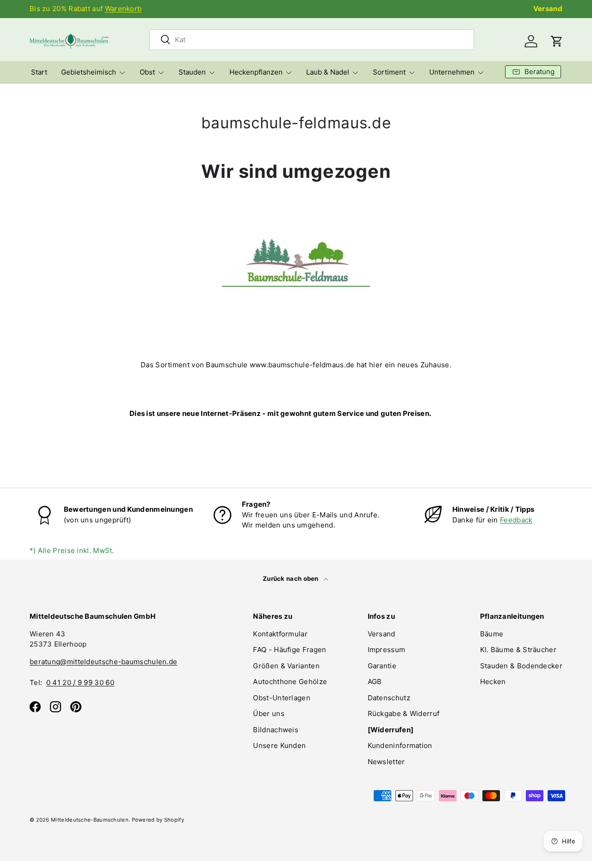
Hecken (493, 681)
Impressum (387, 649)
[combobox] (312, 40)
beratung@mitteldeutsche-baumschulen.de (103, 661)
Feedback (516, 519)
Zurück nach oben (291, 578)
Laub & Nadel (327, 72)
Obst (147, 72)
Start (39, 72)
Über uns (268, 713)
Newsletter (386, 761)
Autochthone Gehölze (290, 681)
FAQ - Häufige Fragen (289, 649)
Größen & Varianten (286, 665)
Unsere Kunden (279, 745)
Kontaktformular (280, 633)
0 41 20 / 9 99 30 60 (80, 682)
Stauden (192, 72)
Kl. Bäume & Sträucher (518, 649)
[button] (557, 41)
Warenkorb (123, 8)
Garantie (382, 665)
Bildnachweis (275, 729)
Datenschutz (389, 697)
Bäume (492, 633)
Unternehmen (452, 72)
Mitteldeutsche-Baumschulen (90, 820)
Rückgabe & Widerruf (404, 713)
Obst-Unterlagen (281, 697)
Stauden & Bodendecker (521, 665)
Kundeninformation (400, 745)
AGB (375, 681)
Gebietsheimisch (88, 72)
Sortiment (389, 72)
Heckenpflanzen (256, 72)
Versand (547, 8)
